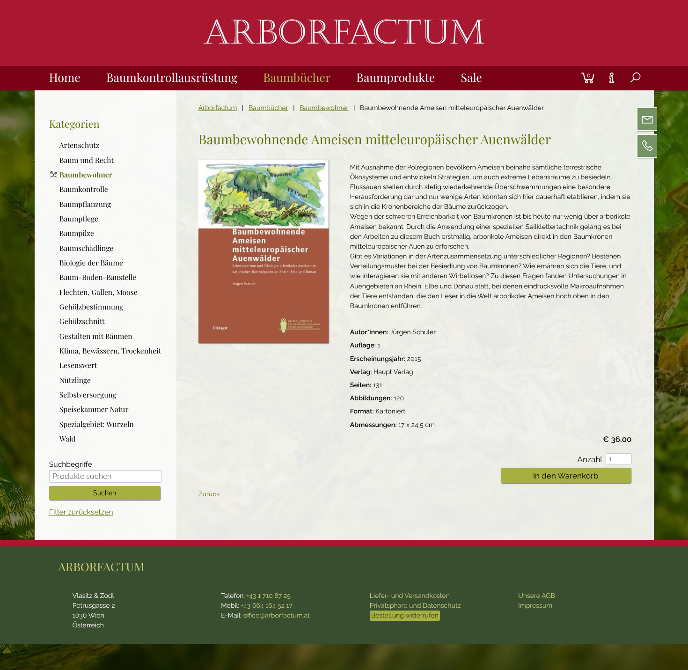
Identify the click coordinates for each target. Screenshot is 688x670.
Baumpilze (76, 232)
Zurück (209, 494)
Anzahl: (591, 459)
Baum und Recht (86, 159)
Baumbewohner (324, 108)
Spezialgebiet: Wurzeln (96, 423)
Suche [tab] (628, 89)
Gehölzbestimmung (91, 306)
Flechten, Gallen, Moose (98, 291)
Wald (67, 438)
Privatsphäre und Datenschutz (415, 606)
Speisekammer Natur (94, 408)
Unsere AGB (536, 596)
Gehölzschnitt (82, 320)
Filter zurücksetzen (81, 512)
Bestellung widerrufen (405, 615)
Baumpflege (78, 218)
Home (65, 77)
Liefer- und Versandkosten (410, 596)
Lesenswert (78, 364)
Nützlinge (75, 379)
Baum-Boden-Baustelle (97, 276)
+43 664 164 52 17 (267, 606)
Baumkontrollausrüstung (171, 77)
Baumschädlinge (86, 247)
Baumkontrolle (83, 188)
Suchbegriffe (70, 464)
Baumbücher (296, 77)
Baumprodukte (395, 77)
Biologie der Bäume (91, 262)
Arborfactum (217, 108)
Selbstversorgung (88, 394)
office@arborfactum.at (276, 615)
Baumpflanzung (85, 203)
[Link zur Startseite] (344, 53)
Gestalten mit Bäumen (95, 335)
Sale (471, 77)
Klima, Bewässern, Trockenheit (110, 350)
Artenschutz (79, 144)
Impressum (535, 606)
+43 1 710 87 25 (269, 596)
